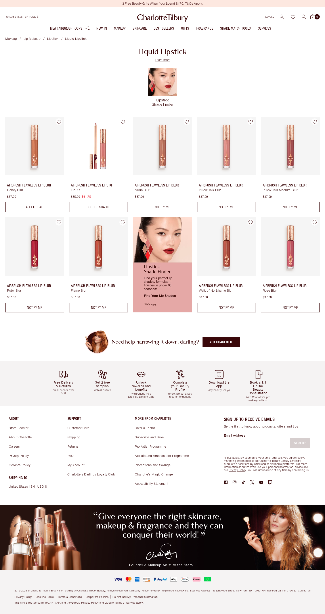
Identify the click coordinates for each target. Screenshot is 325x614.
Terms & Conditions (70, 597)
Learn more (162, 60)
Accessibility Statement (151, 483)
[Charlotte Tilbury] (162, 17)
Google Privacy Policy (85, 602)
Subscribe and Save (149, 437)
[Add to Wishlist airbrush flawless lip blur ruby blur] (58, 222)
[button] (304, 16)
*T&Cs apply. (232, 457)
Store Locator (19, 428)
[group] (65, 383)
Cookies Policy (19, 465)
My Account (76, 465)
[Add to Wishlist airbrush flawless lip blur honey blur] (58, 121)
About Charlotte (20, 437)
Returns (73, 446)
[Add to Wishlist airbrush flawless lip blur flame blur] (122, 222)
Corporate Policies (97, 597)
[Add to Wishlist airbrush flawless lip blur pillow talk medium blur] (314, 121)
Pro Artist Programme (150, 446)
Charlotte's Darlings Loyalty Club (91, 474)
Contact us (304, 590)
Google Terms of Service (120, 602)
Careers (14, 446)
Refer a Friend (145, 428)
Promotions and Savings (152, 465)
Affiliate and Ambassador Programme (162, 456)
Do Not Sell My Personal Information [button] (135, 597)
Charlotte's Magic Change (154, 474)
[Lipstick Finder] (162, 311)
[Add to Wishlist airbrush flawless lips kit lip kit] (122, 121)
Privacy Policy (19, 456)
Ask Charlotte (221, 342)
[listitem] (70, 29)
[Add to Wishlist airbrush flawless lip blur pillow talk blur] (250, 121)
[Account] (282, 16)
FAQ (70, 456)
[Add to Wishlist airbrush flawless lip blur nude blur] (187, 121)
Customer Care (78, 428)
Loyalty (269, 16)
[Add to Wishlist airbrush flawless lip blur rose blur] (314, 222)
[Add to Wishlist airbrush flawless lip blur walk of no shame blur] (250, 222)
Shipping (73, 437)
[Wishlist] (293, 16)
